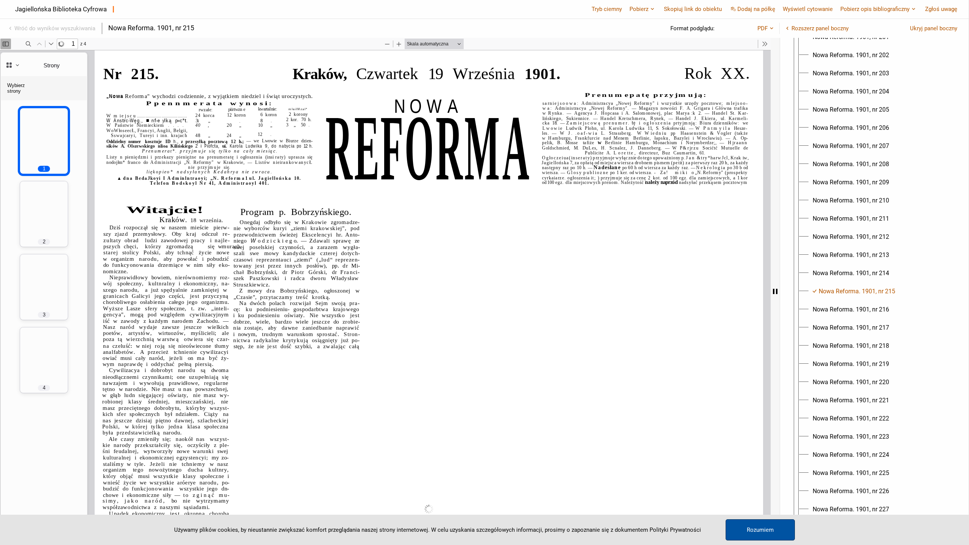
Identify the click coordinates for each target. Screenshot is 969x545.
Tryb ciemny (607, 9)
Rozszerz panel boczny (820, 28)
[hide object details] (775, 291)
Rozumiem (760, 529)
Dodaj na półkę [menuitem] (756, 9)
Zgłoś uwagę (941, 9)
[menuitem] (851, 55)
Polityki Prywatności (675, 529)
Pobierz (638, 9)
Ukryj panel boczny (933, 28)
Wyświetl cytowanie (808, 9)
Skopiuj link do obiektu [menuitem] (693, 9)
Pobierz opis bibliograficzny (875, 9)
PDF (762, 28)
